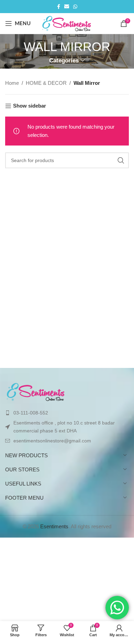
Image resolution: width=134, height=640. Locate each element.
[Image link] (36, 391)
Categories (64, 60)
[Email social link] (66, 6)
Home (12, 83)
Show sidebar (29, 106)
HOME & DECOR (46, 83)
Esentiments (54, 526)
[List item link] (67, 413)
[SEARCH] (121, 160)
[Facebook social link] (58, 6)
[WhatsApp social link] (75, 6)
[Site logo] (67, 23)
